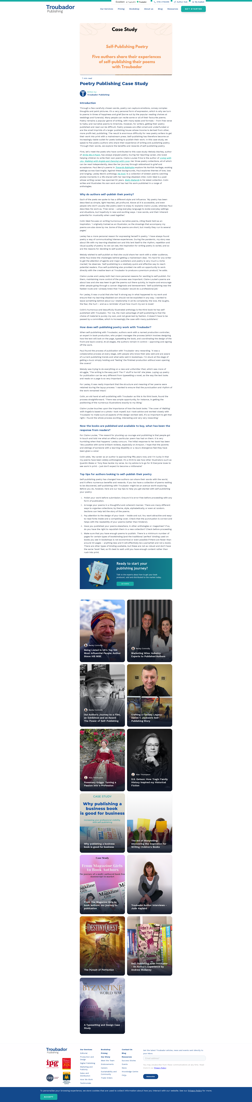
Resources (172, 9)
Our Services (106, 9)
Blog (160, 9)
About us (148, 9)
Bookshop (134, 9)
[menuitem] (107, 9)
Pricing (121, 9)
